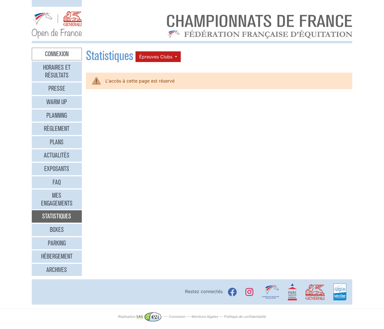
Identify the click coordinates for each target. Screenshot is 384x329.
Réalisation (130, 316)
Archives (56, 270)
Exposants (56, 169)
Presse (56, 88)
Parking (57, 243)
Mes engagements (57, 199)
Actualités (56, 155)
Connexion (57, 54)
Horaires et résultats (57, 71)
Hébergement (57, 256)
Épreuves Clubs (156, 57)
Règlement (56, 128)
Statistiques (56, 216)
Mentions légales (204, 316)
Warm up (56, 102)
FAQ (57, 182)
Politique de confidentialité (245, 316)
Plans (57, 142)
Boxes (57, 230)
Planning (56, 115)
